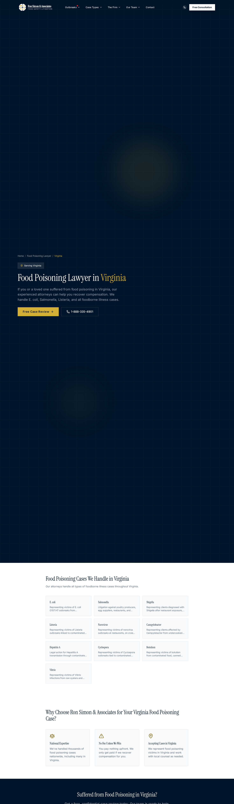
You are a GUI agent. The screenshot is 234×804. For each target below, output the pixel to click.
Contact (150, 7)
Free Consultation (202, 7)
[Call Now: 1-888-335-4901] (185, 7)
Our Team (131, 7)
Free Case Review (36, 311)
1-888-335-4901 (82, 311)
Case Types (92, 7)
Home (21, 255)
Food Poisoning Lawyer (39, 255)
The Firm (112, 7)
